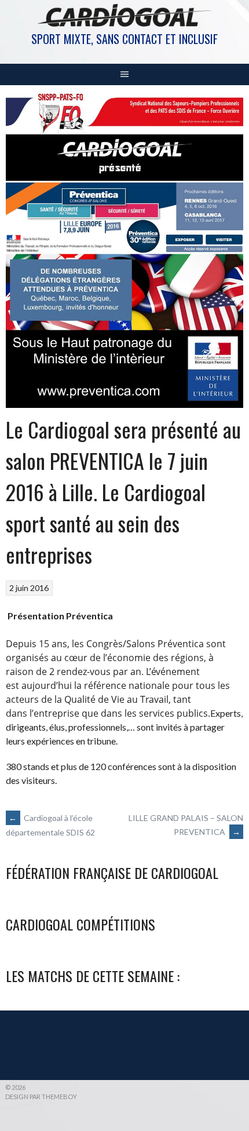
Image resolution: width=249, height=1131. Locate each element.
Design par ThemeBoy (41, 1096)
